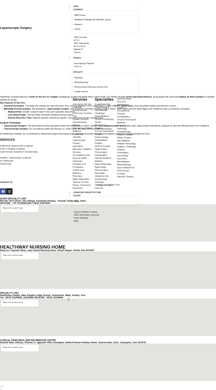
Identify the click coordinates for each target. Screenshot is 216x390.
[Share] (2, 386)
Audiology (78, 78)
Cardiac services (81, 91)
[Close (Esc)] (3, 386)
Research (78, 24)
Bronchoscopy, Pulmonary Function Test (91, 87)
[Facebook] (3, 191)
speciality (78, 72)
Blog (76, 201)
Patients (77, 58)
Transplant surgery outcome (87, 192)
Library (77, 29)
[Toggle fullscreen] (1, 386)
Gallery (76, 195)
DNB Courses (80, 15)
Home (75, 6)
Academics (78, 9)
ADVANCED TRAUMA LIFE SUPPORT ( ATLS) (92, 20)
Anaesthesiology (81, 82)
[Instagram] (9, 191)
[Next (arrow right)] (1, 389)
